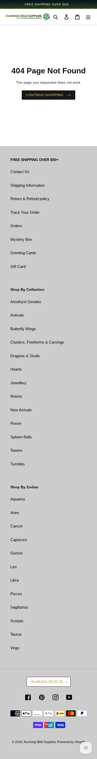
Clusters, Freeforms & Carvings (37, 342)
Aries (14, 512)
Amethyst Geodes (25, 302)
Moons (16, 396)
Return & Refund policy (29, 199)
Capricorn (18, 540)
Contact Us (19, 171)
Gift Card (18, 266)
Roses (15, 423)
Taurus (16, 634)
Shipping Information (27, 185)
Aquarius (17, 499)
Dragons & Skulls (25, 356)
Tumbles (17, 464)
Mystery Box (21, 239)
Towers (16, 450)
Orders (16, 226)
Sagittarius (19, 607)
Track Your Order (25, 212)
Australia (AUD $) (47, 681)
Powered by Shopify (71, 742)
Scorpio (16, 621)
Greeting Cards (23, 253)
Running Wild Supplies (40, 742)
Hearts (16, 369)
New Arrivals (21, 410)
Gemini (16, 553)
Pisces (16, 594)
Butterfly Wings (23, 329)
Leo (13, 567)
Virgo (14, 648)
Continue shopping (45, 95)
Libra (14, 580)
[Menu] (88, 16)
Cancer (16, 526)
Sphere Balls (21, 437)
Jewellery (18, 383)
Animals (17, 315)
